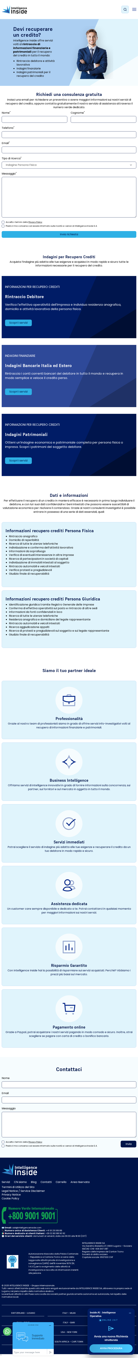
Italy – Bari (69, 1322)
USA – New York (69, 1332)
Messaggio (9, 174)
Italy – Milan (69, 1313)
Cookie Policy (10, 1198)
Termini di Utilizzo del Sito (18, 1187)
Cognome (78, 113)
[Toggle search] (125, 9)
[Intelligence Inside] (14, 9)
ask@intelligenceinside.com (26, 1227)
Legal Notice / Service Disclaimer (23, 1191)
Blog (34, 1182)
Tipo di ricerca (12, 158)
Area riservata (80, 1182)
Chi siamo (20, 1182)
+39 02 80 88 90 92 (55, 1233)
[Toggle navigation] (134, 9)
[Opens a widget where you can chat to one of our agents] (33, 1339)
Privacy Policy (35, 222)
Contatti (46, 1182)
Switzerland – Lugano (23, 1313)
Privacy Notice (11, 1195)
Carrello (61, 1182)
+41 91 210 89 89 (54, 1230)
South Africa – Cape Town (69, 1341)
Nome (6, 113)
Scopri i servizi (18, 323)
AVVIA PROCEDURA (111, 1348)
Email (6, 143)
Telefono (8, 128)
